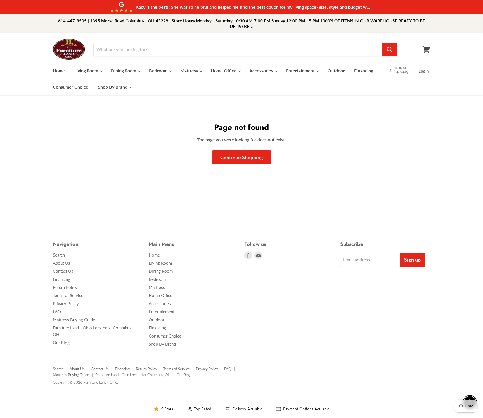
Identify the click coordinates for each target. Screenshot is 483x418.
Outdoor (336, 70)
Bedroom (159, 70)
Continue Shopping (241, 157)
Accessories (261, 70)
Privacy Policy (66, 303)
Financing (363, 70)
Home (59, 70)
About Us (61, 262)
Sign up (412, 259)
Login (423, 70)
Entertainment (301, 70)
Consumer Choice (70, 86)
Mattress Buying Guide (74, 319)
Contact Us (63, 271)
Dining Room (124, 70)
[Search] (389, 49)
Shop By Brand (113, 86)
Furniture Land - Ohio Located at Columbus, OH (133, 374)
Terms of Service (68, 295)
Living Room (86, 70)
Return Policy (65, 287)
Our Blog (61, 342)
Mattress (189, 70)
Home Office (224, 70)
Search (59, 254)
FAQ (57, 311)
